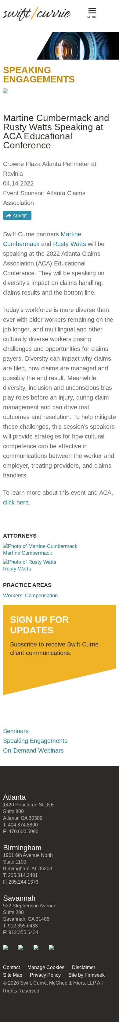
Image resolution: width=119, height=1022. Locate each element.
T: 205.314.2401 (20, 875)
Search (106, 12)
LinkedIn (9, 951)
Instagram (55, 951)
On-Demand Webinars (33, 750)
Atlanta (14, 797)
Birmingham (22, 848)
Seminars (16, 731)
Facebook (40, 951)
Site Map (12, 975)
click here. (17, 502)
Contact (11, 967)
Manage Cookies (45, 967)
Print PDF (10, 96)
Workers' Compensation (30, 595)
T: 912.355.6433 (20, 925)
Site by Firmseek (86, 975)
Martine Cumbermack (27, 553)
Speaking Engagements (35, 740)
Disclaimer (83, 967)
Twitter (24, 951)
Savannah (19, 898)
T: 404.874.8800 (20, 824)
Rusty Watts (69, 244)
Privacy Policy (45, 975)
